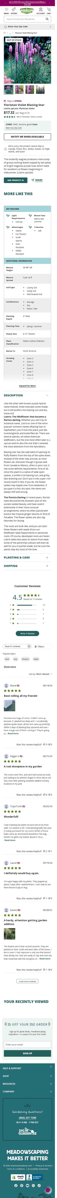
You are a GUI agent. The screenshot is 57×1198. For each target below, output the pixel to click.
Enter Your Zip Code (14, 128)
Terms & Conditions (16, 1169)
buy (15, 659)
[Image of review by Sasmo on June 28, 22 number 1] (9, 933)
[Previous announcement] (5, 3)
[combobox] (40, 674)
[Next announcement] (49, 3)
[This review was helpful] (44, 744)
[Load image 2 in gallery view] (19, 89)
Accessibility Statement (38, 1169)
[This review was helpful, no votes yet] (44, 794)
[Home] (5, 33)
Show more (10, 666)
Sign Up (27, 1053)
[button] (6, 11)
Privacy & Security (44, 1165)
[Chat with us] (48, 1190)
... (10, 33)
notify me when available (27, 136)
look (7, 659)
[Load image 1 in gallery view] (9, 89)
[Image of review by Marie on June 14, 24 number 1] (9, 705)
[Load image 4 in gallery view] (40, 89)
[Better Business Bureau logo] (35, 1177)
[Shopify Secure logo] (18, 1177)
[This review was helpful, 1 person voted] (44, 898)
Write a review (36, 117)
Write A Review (27, 633)
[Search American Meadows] (47, 19)
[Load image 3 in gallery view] (30, 89)
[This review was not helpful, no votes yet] (49, 744)
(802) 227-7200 (27, 1117)
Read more (13, 733)
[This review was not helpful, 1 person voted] (49, 851)
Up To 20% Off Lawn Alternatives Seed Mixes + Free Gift (27, 3)
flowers (25, 659)
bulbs (36, 659)
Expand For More (27, 385)
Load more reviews (27, 981)
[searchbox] (14, 646)
